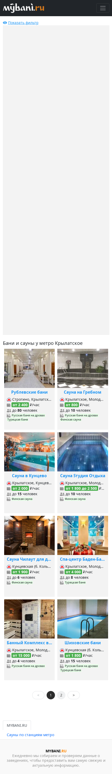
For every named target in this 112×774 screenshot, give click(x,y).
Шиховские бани (83, 643)
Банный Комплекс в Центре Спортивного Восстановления (29, 643)
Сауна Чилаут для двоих (29, 559)
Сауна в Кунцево (29, 475)
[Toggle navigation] (102, 8)
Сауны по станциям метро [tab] (30, 734)
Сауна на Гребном (82, 392)
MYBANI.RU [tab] (17, 725)
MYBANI (56, 750)
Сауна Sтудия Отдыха (82, 475)
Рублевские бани (29, 392)
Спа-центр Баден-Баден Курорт (82, 559)
